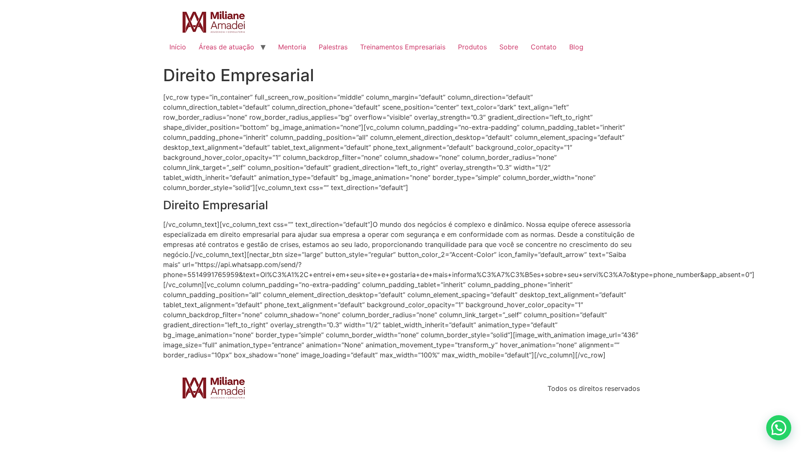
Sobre (508, 47)
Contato (544, 47)
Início (177, 47)
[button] (778, 427)
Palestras (333, 47)
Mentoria (292, 47)
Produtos (472, 47)
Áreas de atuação (226, 47)
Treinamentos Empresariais (402, 47)
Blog (576, 47)
